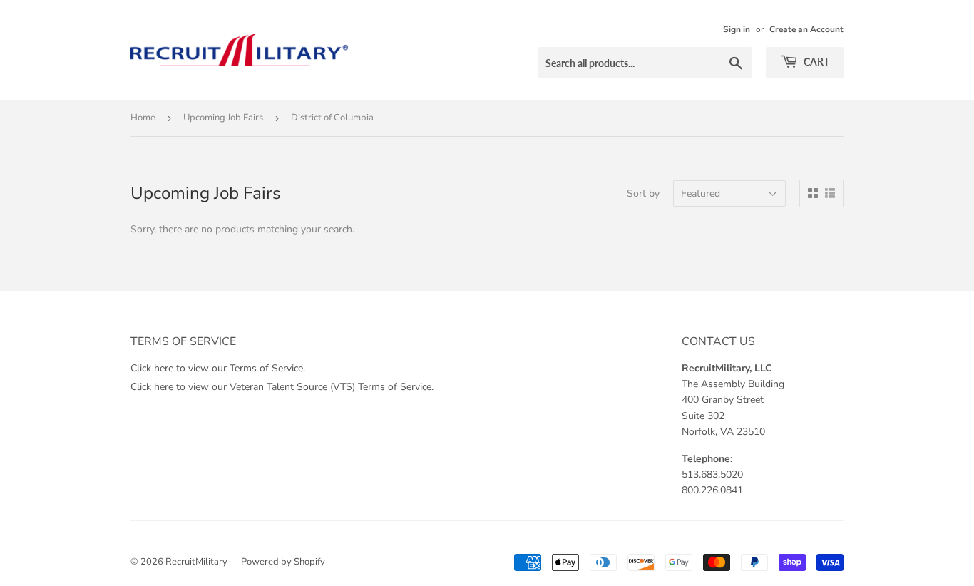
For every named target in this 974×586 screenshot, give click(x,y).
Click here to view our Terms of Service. (217, 368)
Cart (815, 62)
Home (142, 117)
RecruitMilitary (196, 561)
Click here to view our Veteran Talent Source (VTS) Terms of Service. (282, 387)
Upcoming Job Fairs (223, 117)
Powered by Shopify (283, 561)
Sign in (736, 29)
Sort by (643, 193)
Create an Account (806, 29)
